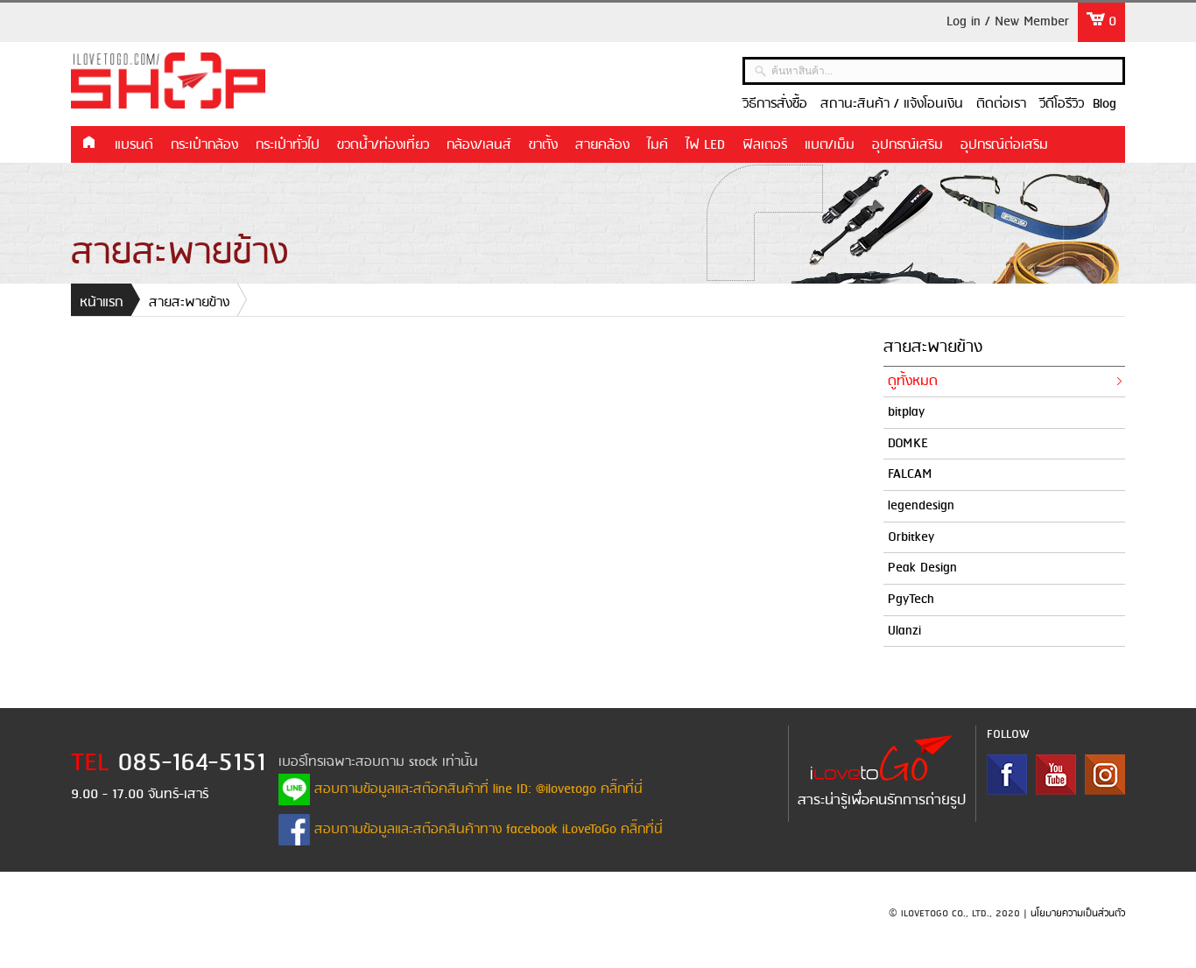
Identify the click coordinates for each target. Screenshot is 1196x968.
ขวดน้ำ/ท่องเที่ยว (383, 145)
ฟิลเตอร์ (764, 145)
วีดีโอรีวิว (1061, 104)
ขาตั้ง (543, 145)
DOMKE (908, 443)
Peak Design (922, 568)
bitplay (906, 412)
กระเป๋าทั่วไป (288, 145)
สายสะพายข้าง (189, 302)
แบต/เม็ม (830, 145)
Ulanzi (904, 631)
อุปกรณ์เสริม (907, 145)
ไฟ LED (705, 145)
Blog (1104, 104)
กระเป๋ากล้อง (204, 145)
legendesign (921, 505)
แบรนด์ (134, 145)
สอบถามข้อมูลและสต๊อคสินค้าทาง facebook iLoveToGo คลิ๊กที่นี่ (486, 829)
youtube (1056, 774)
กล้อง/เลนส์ (479, 145)
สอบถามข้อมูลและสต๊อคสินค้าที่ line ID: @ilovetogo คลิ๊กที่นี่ (476, 789)
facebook (1007, 774)
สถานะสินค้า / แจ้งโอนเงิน (891, 104)
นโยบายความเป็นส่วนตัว (1078, 914)
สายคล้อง (602, 145)
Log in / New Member (1007, 22)
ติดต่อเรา (1001, 104)
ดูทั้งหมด (913, 381)
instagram (1105, 774)
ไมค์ (657, 145)
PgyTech (911, 599)
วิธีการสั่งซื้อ (774, 104)
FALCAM (910, 474)
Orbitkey (911, 537)
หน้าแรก (88, 143)
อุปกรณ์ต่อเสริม (1004, 145)
